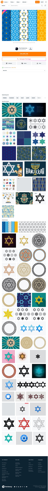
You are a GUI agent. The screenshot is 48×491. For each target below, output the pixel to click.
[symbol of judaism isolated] (39, 437)
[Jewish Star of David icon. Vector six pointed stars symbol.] (9, 384)
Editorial (24, 2)
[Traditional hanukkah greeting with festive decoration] (8, 198)
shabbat (5, 97)
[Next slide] (43, 97)
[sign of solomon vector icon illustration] (8, 408)
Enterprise (4, 467)
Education (4, 469)
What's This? (14, 67)
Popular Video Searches (18, 476)
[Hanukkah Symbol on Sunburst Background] (12, 109)
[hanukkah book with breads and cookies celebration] (24, 184)
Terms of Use (36, 486)
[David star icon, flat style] (8, 355)
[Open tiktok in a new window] (22, 486)
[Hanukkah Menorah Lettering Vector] (35, 168)
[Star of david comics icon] (22, 355)
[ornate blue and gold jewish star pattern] (9, 153)
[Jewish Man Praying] (12, 168)
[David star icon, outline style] (39, 423)
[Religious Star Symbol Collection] (37, 123)
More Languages (40, 471)
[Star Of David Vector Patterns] (10, 226)
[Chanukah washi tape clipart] (8, 123)
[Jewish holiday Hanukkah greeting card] (21, 123)
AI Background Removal (5, 476)
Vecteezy (4, 464)
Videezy (3, 465)
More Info (5, 69)
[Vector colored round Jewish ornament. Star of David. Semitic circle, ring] (25, 254)
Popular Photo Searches (18, 473)
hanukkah (11, 97)
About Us (30, 465)
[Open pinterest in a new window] (20, 486)
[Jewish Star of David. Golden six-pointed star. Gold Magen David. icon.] (8, 313)
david (22, 97)
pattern (39, 97)
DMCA (16, 465)
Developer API (5, 471)
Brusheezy (4, 462)
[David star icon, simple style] (9, 423)
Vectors (6, 2)
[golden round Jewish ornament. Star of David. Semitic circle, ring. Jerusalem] (24, 269)
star (17, 97)
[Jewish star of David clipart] (9, 137)
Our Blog (30, 467)
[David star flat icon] (39, 299)
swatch (33, 97)
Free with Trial (24, 54)
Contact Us (30, 464)
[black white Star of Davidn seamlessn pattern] (32, 226)
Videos (18, 2)
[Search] (42, 5)
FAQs (29, 462)
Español (38, 464)
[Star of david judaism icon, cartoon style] (24, 423)
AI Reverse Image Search (5, 474)
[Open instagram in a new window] (16, 486)
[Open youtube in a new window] (26, 486)
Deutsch (39, 467)
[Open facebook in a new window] (14, 486)
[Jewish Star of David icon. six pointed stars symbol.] (38, 355)
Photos (12, 2)
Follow (30, 49)
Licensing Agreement (17, 463)
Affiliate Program (17, 467)
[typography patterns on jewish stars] (39, 137)
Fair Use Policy (41, 487)
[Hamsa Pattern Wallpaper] (24, 198)
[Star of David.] (34, 109)
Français (39, 469)
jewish (27, 97)
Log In (42, 2)
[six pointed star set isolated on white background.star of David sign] (31, 384)
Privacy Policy (42, 486)
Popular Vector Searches (18, 470)
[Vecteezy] (2, 2)
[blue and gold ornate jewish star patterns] (24, 137)
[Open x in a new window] (24, 486)
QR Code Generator (4, 479)
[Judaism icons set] (9, 184)
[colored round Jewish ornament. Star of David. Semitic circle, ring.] (39, 254)
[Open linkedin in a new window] (18, 486)
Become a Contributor (30, 470)
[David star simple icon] (24, 370)
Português (39, 465)
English (38, 462)
